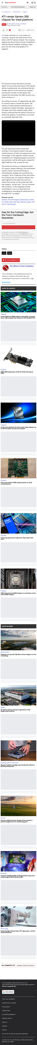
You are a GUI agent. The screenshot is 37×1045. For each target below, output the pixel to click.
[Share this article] (3, 30)
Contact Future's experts (9, 1003)
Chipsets (25, 12)
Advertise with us (7, 1018)
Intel (4, 253)
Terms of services (22, 232)
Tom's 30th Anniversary (18, 7)
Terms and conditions (8, 999)
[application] (18, 132)
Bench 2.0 (32, 7)
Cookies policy (6, 1010)
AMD (9, 253)
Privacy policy (6, 1007)
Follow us (23, 30)
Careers (4, 1030)
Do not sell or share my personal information (15, 1033)
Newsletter (32, 30)
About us (4, 1022)
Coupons (4, 1026)
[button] (35, 3)
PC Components (6, 12)
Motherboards (16, 12)
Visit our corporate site (9, 986)
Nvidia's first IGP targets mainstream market (18, 200)
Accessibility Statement (8, 1014)
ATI (3, 35)
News (4, 24)
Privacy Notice (24, 234)
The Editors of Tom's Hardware (17, 24)
